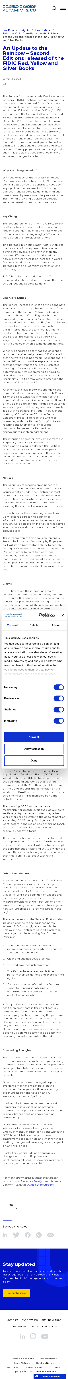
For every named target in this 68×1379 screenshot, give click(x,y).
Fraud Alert (13, 1367)
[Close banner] (62, 615)
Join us (34, 1326)
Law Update (42, 30)
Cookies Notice (45, 1362)
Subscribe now (16, 1293)
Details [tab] (34, 625)
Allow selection (34, 748)
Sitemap (56, 1367)
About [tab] (56, 625)
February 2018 (11, 33)
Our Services (30, 1320)
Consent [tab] (12, 625)
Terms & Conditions (22, 1358)
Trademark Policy (36, 1367)
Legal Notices (22, 1362)
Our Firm (12, 1320)
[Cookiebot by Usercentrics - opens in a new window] (40, 615)
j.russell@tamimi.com (39, 1184)
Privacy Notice (48, 1358)
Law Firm (8, 30)
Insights (24, 30)
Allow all (34, 736)
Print (10, 1204)
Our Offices (18, 1326)
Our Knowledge (51, 1320)
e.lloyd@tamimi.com (45, 1181)
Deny (34, 760)
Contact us (49, 1326)
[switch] (58, 698)
